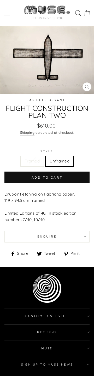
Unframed (59, 161)
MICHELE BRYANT (46, 100)
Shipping (27, 132)
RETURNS (47, 332)
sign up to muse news (47, 364)
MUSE (47, 348)
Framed (32, 161)
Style (46, 151)
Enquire (47, 236)
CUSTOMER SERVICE (46, 316)
